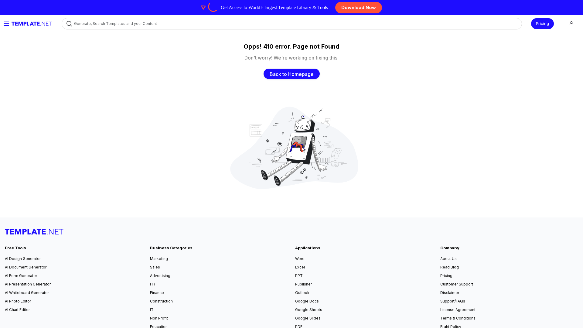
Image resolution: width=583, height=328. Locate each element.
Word (300, 258)
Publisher (303, 284)
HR (152, 284)
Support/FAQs (452, 301)
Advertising (160, 275)
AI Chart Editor (17, 309)
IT (152, 309)
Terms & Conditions (458, 318)
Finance (157, 292)
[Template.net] (32, 23)
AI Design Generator (23, 258)
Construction (161, 301)
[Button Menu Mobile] (6, 23)
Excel (300, 267)
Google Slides (308, 318)
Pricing (542, 23)
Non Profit (159, 318)
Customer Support (456, 284)
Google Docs (307, 301)
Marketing (159, 258)
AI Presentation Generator (28, 284)
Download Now (358, 7)
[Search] (68, 23)
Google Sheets (308, 309)
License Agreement (458, 309)
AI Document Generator (25, 267)
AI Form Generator (21, 275)
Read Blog (449, 267)
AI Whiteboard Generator (27, 292)
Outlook (302, 292)
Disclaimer (449, 292)
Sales (155, 267)
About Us (448, 258)
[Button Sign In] (571, 23)
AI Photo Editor (18, 301)
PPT (299, 275)
